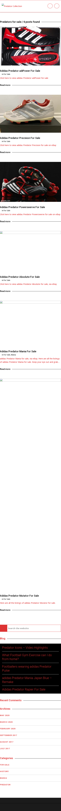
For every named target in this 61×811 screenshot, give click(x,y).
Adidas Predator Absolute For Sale (20, 276)
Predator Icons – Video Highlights (25, 647)
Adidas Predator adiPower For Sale (20, 70)
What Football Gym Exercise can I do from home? (27, 657)
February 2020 (7, 729)
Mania (13, 355)
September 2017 (8, 735)
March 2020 (6, 722)
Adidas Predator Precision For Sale (20, 137)
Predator (5, 785)
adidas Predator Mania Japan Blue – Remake (27, 680)
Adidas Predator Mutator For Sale (19, 595)
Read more (5, 85)
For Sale (7, 74)
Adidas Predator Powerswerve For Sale (22, 207)
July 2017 (5, 748)
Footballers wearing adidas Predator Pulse (26, 668)
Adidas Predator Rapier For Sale (23, 689)
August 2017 (6, 742)
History (4, 771)
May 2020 (5, 715)
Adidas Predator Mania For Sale (18, 351)
